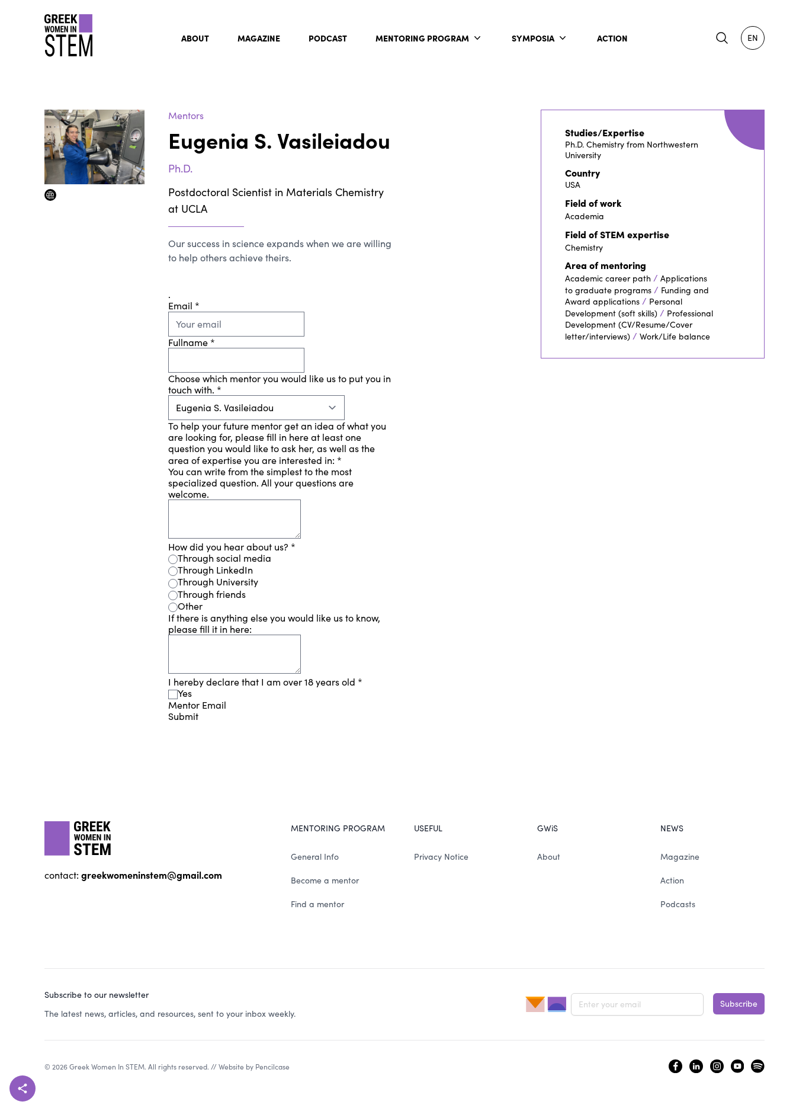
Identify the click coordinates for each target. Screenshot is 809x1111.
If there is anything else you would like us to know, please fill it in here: (274, 623)
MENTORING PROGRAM (422, 38)
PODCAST (328, 38)
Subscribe (738, 1003)
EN (752, 37)
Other (190, 606)
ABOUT (195, 38)
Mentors (186, 115)
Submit (183, 716)
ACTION (612, 38)
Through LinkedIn (215, 569)
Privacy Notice (441, 856)
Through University (218, 581)
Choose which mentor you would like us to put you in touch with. (279, 384)
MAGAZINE (258, 38)
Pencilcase (272, 1066)
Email (184, 305)
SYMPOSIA (533, 38)
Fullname (191, 342)
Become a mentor (325, 880)
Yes (185, 693)
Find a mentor (317, 904)
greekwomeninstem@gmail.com (151, 874)
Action (672, 880)
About (548, 856)
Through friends (212, 594)
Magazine (679, 856)
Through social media (224, 558)
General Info (315, 856)
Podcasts (677, 904)
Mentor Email (197, 705)
